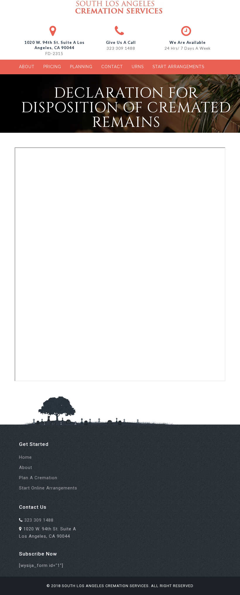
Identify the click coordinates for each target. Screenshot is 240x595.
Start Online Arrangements (48, 488)
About (27, 66)
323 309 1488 (121, 48)
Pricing (52, 66)
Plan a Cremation (38, 477)
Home (25, 457)
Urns (138, 66)
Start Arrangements (178, 66)
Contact (112, 66)
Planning (81, 66)
